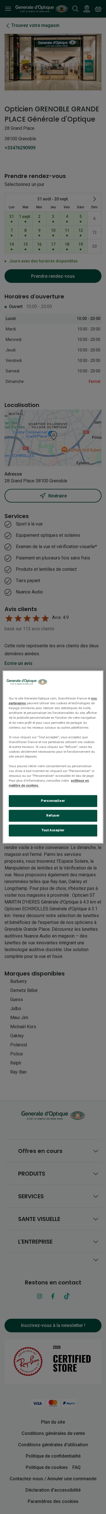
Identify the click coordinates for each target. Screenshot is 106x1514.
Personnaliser (53, 801)
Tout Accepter (53, 830)
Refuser (53, 816)
